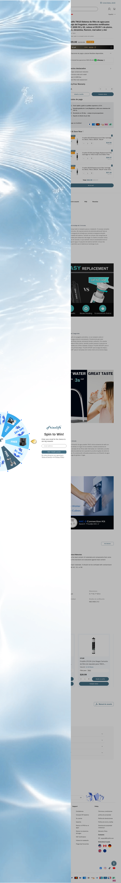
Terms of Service (47, 457)
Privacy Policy (59, 457)
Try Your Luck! (54, 452)
